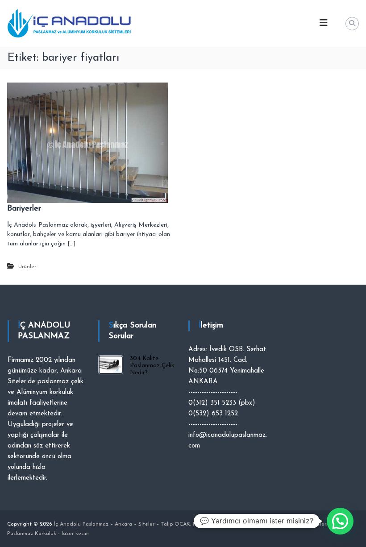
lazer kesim (75, 533)
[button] (340, 521)
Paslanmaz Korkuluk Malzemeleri (287, 524)
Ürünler (27, 266)
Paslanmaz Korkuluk (217, 524)
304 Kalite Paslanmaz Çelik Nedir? (152, 366)
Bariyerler (24, 209)
